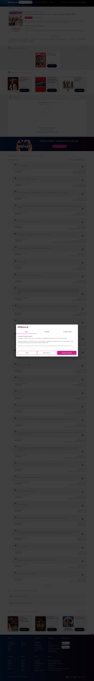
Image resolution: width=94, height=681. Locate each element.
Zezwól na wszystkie (67, 352)
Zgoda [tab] (26, 331)
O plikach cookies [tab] (67, 331)
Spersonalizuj (46, 352)
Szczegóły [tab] (47, 331)
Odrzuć (27, 352)
